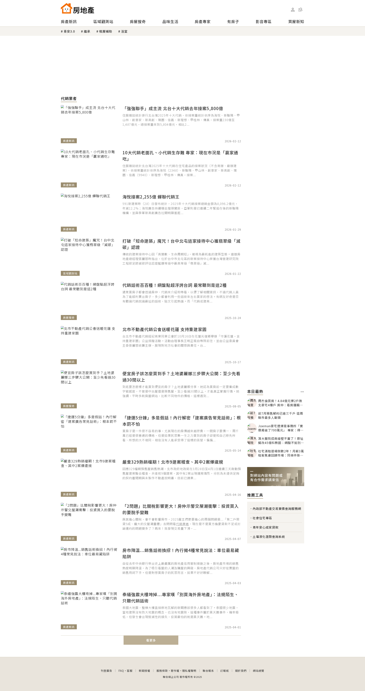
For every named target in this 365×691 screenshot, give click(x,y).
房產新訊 (69, 21)
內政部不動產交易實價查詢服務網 (277, 508)
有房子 (233, 21)
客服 (130, 670)
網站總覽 (258, 670)
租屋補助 (105, 31)
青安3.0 (69, 31)
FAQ (121, 670)
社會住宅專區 (262, 518)
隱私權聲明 (189, 670)
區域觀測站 (103, 21)
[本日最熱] (302, 391)
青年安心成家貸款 (266, 527)
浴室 (124, 31)
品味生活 (170, 21)
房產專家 (203, 21)
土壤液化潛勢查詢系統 (269, 536)
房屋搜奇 (138, 21)
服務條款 (162, 670)
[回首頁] (77, 8)
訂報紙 (224, 670)
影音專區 (264, 21)
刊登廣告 (106, 670)
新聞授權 (144, 670)
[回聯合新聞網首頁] (66, 8)
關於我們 (241, 670)
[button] (300, 9)
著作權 (175, 670)
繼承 (87, 31)
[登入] (292, 9)
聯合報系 (208, 670)
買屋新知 (296, 21)
